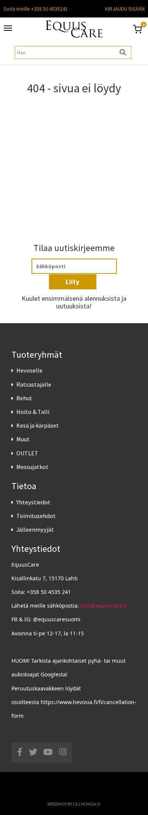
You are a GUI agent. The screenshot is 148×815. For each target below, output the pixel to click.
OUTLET (27, 453)
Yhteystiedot (33, 502)
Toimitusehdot (36, 516)
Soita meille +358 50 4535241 (35, 8)
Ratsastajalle (33, 384)
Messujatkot (32, 467)
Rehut (24, 398)
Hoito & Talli (32, 411)
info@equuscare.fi (103, 605)
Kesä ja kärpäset (37, 425)
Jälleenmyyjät (35, 529)
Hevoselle (29, 370)
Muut (23, 439)
